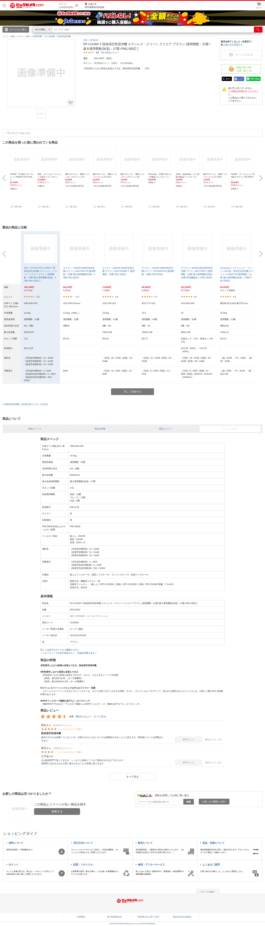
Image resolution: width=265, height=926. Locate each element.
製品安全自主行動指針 (182, 917)
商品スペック (35, 428)
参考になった (188, 739)
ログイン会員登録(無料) (66, 5)
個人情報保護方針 (114, 917)
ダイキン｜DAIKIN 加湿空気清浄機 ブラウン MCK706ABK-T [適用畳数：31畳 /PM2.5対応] (118, 271)
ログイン (66, 34)
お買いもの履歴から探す (214, 801)
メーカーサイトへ (96, 616)
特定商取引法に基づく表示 (148, 917)
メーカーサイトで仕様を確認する (56, 653)
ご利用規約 (80, 917)
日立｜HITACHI (90, 40)
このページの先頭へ (207, 892)
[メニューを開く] (4, 5)
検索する (57, 811)
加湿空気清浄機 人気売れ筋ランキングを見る (26, 404)
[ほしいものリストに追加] (71, 102)
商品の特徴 (100, 428)
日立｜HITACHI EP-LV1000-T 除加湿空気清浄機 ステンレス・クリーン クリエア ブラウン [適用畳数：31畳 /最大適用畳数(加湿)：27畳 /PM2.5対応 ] (40, 274)
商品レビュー (165, 428)
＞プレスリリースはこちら (18, 133)
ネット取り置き (172, 34)
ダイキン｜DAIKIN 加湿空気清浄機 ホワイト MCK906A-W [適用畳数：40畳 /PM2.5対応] (158, 271)
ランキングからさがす (120, 34)
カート (259, 8)
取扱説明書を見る (86, 653)
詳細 (147, 68)
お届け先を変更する (233, 44)
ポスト (228, 79)
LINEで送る (255, 79)
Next (261, 178)
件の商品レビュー (110, 52)
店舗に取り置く (244, 69)
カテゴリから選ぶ (18, 29)
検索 (188, 801)
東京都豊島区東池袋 (94, 5)
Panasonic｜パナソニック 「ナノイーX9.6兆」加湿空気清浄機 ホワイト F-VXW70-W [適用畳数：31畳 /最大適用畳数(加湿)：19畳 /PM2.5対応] (236, 274)
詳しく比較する (132, 391)
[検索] (258, 29)
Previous (4, 178)
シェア (240, 79)
